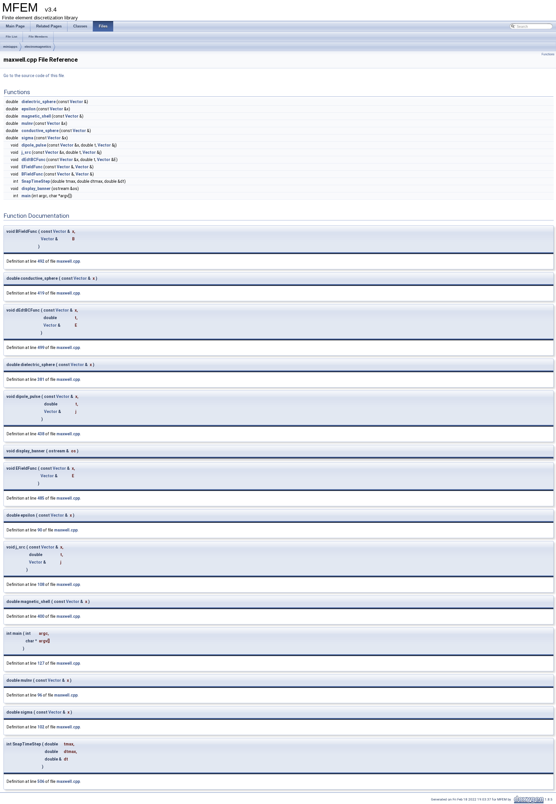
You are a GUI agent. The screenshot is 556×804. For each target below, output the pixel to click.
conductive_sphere (39, 130)
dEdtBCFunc (33, 159)
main (26, 195)
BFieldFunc (32, 174)
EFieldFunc (32, 167)
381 (40, 379)
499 (40, 347)
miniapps (10, 46)
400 (40, 616)
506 (40, 781)
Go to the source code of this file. (34, 75)
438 (40, 434)
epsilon (28, 109)
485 (40, 498)
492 (40, 261)
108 (40, 584)
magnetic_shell (36, 116)
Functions (548, 54)
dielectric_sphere (38, 101)
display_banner (36, 188)
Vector (76, 101)
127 (40, 663)
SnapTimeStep (35, 181)
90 (39, 530)
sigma (27, 138)
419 (40, 293)
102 (40, 727)
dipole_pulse (33, 145)
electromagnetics (38, 46)
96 (39, 695)
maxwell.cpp (68, 261)
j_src (26, 152)
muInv (27, 123)
